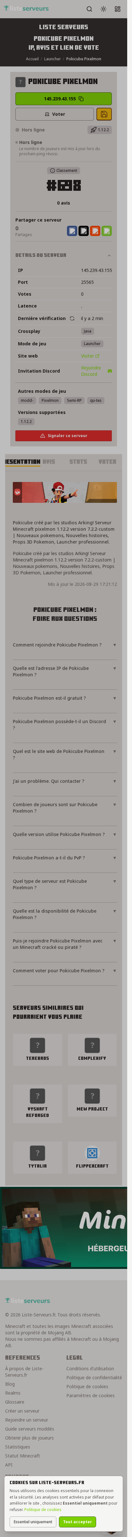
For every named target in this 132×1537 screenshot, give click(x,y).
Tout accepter (77, 1521)
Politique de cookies (43, 1509)
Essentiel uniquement (33, 1521)
